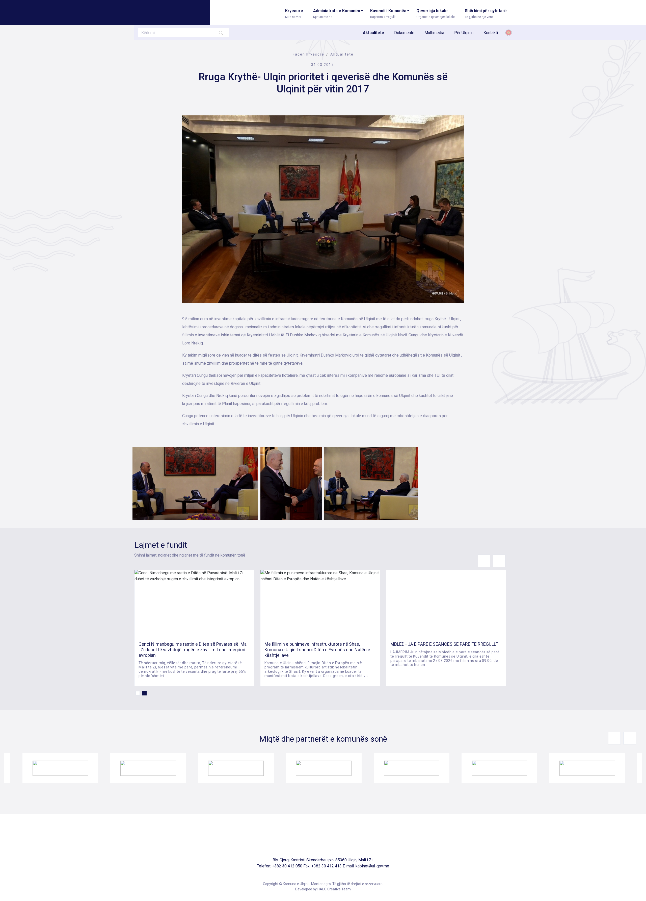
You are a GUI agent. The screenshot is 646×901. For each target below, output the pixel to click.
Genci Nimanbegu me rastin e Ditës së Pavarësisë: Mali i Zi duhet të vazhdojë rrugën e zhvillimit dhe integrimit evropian (194, 649)
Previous (484, 561)
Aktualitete (373, 32)
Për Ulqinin (463, 32)
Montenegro (508, 33)
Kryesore (294, 13)
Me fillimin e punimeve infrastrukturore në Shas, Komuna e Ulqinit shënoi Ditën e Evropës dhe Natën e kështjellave (317, 649)
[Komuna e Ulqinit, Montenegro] (165, 12)
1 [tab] (138, 693)
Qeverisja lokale (435, 13)
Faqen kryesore (308, 54)
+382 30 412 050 (287, 866)
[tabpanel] (194, 628)
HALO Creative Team (334, 889)
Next (499, 561)
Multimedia (434, 32)
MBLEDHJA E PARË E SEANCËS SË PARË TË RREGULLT (444, 644)
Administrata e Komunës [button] (336, 13)
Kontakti (490, 32)
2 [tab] (144, 693)
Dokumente (404, 32)
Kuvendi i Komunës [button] (388, 13)
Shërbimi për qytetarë (486, 13)
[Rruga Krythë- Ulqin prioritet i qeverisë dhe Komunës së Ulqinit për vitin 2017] (323, 209)
